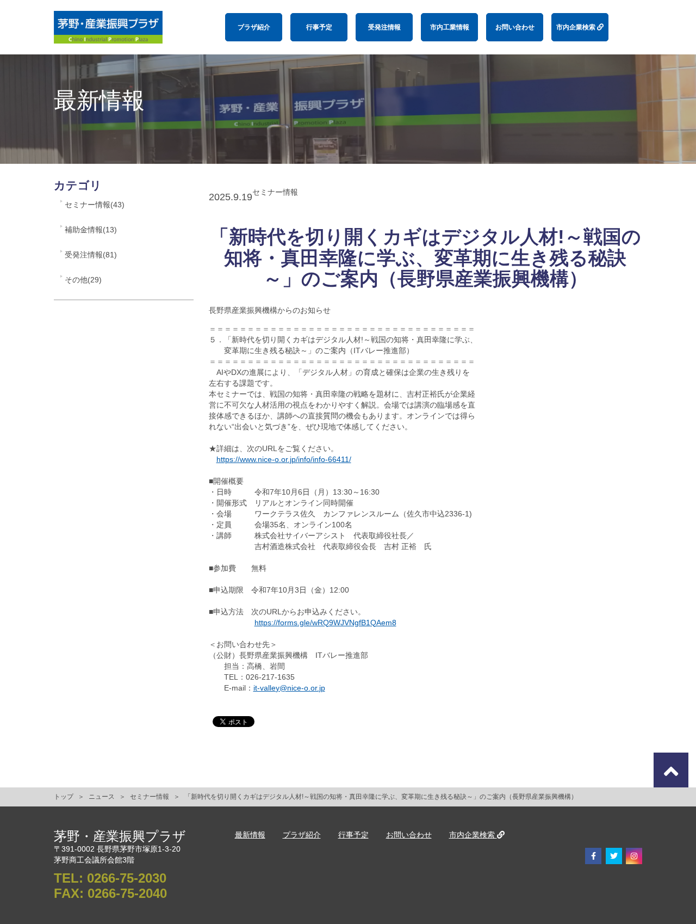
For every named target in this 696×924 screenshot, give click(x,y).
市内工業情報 (449, 27)
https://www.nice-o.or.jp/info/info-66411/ (283, 459)
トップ (63, 796)
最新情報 (250, 834)
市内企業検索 (576, 27)
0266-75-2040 (127, 893)
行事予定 (319, 27)
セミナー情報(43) (95, 204)
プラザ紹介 (254, 27)
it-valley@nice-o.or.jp (289, 687)
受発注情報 (384, 27)
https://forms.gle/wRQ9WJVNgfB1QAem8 (325, 622)
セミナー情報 (149, 796)
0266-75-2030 (126, 878)
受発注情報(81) (91, 254)
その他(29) (83, 279)
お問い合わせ (515, 27)
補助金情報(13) (91, 229)
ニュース (102, 796)
